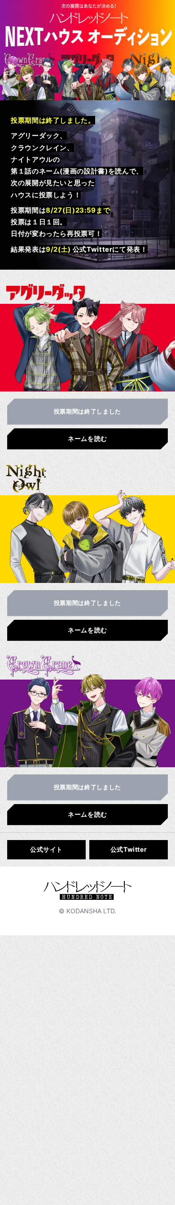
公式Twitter (128, 849)
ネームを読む (87, 438)
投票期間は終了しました (87, 411)
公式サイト (46, 849)
